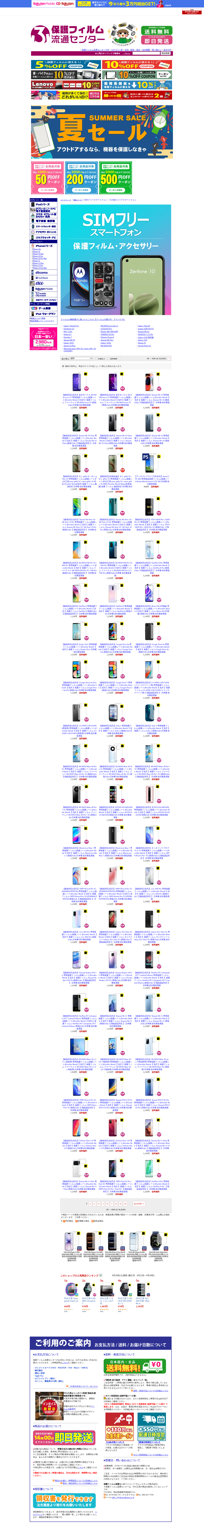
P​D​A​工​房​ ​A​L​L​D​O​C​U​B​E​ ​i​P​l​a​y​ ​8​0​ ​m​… (143, 1301)
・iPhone (126, 53)
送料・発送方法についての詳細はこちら (150, 1391)
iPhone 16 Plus (38, 254)
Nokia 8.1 (68, 334)
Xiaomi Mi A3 (143, 332)
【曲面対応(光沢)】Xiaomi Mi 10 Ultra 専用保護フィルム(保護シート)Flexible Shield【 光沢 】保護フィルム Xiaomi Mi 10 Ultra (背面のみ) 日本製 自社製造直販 (115, 441)
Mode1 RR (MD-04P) (109, 332)
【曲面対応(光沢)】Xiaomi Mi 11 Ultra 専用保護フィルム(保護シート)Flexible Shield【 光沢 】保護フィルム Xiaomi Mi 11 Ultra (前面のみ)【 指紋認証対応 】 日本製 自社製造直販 (152, 1146)
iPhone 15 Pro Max (40, 268)
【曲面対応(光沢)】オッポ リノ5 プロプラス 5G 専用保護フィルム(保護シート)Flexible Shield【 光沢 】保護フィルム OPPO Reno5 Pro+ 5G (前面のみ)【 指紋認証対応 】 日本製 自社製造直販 (152, 853)
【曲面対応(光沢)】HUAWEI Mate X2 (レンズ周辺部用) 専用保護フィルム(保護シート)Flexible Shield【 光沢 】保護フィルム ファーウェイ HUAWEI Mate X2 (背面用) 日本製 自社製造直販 (152, 1064)
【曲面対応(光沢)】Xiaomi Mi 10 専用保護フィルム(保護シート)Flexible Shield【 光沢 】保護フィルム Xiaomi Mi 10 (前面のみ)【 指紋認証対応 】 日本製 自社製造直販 (152, 400)
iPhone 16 (36, 252)
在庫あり (101, 359)
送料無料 (113, 359)
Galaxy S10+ (69, 343)
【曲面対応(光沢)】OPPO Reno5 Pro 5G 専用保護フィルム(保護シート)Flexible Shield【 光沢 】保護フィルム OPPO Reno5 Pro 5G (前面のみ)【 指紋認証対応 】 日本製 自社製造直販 (79, 1105)
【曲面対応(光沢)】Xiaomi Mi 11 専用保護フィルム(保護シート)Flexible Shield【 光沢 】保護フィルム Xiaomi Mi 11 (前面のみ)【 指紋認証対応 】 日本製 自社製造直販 (115, 1021)
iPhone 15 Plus (38, 263)
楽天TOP (167, 50)
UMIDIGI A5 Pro (107, 334)
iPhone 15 (36, 261)
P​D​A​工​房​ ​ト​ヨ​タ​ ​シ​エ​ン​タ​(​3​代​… (106, 1301)
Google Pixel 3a (144, 346)
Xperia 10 (142, 343)
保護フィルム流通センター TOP (95, 50)
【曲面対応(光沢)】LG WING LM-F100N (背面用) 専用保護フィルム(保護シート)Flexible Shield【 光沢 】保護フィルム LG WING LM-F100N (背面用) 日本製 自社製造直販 (79, 731)
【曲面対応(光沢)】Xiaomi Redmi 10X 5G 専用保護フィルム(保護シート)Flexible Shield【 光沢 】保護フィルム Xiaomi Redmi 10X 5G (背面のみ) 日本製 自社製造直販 (115, 978)
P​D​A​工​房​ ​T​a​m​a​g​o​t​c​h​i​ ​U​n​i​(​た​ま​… (71, 1301)
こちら (65, 1363)
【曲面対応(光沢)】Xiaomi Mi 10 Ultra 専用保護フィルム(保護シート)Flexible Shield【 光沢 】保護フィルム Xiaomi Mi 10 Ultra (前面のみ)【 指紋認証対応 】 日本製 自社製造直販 (79, 441)
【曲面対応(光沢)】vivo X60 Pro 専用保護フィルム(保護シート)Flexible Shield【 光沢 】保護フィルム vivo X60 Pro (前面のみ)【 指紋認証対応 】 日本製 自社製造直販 (152, 894)
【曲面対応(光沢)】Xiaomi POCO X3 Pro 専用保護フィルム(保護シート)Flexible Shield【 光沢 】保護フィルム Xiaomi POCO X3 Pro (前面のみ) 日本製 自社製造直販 (115, 1105)
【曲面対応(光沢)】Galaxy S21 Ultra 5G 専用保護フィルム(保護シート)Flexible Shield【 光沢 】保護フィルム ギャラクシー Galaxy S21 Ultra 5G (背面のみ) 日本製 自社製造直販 (152, 937)
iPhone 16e (37, 249)
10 (125, 1204)
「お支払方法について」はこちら (83, 1386)
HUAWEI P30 (106, 346)
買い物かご (157, 50)
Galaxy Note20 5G (71, 326)
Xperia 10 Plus (69, 346)
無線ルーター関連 (38, 318)
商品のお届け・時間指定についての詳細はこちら (76, 1480)
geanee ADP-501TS (146, 329)
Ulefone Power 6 (107, 337)
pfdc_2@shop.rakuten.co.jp (123, 1497)
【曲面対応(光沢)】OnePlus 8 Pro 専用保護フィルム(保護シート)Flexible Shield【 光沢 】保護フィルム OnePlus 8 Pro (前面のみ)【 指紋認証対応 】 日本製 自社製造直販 (152, 568)
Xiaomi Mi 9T (69, 340)
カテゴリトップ (66, 200)
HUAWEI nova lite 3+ (109, 326)
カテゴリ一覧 (117, 50)
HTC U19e (68, 332)
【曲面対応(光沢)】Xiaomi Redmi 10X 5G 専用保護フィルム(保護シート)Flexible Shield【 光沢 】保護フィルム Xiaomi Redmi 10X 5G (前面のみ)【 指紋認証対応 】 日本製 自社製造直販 (79, 978)
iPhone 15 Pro (38, 265)
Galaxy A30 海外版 (146, 337)
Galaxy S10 (142, 340)
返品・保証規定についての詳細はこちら (80, 1483)
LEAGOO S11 (106, 329)
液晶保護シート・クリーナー (42, 321)
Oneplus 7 (68, 337)
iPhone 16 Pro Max (40, 258)
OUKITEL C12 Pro (145, 334)
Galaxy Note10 (144, 326)
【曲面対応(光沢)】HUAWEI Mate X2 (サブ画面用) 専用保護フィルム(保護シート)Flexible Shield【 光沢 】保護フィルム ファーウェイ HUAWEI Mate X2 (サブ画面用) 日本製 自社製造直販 (115, 1064)
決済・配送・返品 (132, 50)
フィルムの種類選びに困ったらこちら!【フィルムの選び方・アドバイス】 (93, 319)
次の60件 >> (139, 1204)
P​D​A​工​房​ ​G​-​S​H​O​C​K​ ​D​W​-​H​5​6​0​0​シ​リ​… (125, 1301)
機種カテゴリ (77, 200)
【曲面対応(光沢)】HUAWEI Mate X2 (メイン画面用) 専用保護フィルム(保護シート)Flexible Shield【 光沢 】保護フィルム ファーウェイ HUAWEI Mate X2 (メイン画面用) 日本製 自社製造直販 (79, 1064)
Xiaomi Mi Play (107, 340)
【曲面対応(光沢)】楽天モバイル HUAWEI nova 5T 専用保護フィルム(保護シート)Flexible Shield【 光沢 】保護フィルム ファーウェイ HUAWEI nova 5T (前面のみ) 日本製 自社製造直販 (79, 400)
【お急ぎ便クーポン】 (115, 1442)
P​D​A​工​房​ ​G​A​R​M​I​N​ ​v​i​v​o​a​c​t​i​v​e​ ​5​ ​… (89, 1301)
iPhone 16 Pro (38, 256)
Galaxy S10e (106, 343)
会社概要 (146, 50)
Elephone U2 (69, 329)
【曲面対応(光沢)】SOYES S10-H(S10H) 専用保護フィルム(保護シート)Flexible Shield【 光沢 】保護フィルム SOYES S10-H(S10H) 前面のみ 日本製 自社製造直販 (115, 812)
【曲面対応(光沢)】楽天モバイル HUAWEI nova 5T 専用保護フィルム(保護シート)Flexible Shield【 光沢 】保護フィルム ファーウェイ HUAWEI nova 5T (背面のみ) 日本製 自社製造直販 (115, 400)
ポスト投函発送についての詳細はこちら (150, 1455)
